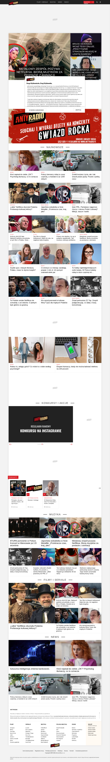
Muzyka (55, 514)
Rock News (44, 205)
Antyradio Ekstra (33, 498)
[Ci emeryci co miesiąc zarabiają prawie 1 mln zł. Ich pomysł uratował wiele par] (55, 254)
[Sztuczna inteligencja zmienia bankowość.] (32, 653)
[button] (39, 444)
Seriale (12, 205)
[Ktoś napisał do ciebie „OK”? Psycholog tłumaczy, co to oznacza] (24, 160)
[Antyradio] (14, 3)
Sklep (90, 724)
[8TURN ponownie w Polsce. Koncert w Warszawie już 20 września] (24, 527)
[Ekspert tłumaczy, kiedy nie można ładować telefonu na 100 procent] (78, 350)
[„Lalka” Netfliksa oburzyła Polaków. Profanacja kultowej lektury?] (24, 193)
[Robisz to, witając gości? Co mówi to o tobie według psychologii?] (32, 350)
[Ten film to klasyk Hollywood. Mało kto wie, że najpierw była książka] (43, 224)
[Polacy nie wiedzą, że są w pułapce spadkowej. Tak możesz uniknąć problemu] (66, 224)
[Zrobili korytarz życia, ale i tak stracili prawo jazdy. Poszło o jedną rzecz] (85, 160)
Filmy (12, 234)
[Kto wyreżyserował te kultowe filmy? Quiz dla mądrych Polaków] (55, 286)
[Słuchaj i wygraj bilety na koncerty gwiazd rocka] (55, 126)
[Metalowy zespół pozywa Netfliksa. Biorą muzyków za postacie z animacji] (39, 56)
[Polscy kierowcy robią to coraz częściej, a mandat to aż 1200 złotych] (55, 160)
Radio (74, 724)
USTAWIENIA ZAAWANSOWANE (36, 110)
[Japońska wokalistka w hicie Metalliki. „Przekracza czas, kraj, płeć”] (55, 193)
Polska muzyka (61, 724)
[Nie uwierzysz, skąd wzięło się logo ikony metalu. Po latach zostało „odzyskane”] (85, 68)
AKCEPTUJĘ (78, 110)
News (12, 172)
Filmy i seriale (55, 579)
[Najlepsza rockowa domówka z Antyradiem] (41, 424)
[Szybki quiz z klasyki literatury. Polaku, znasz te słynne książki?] (24, 254)
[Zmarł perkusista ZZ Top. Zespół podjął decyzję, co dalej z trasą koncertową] (85, 286)
